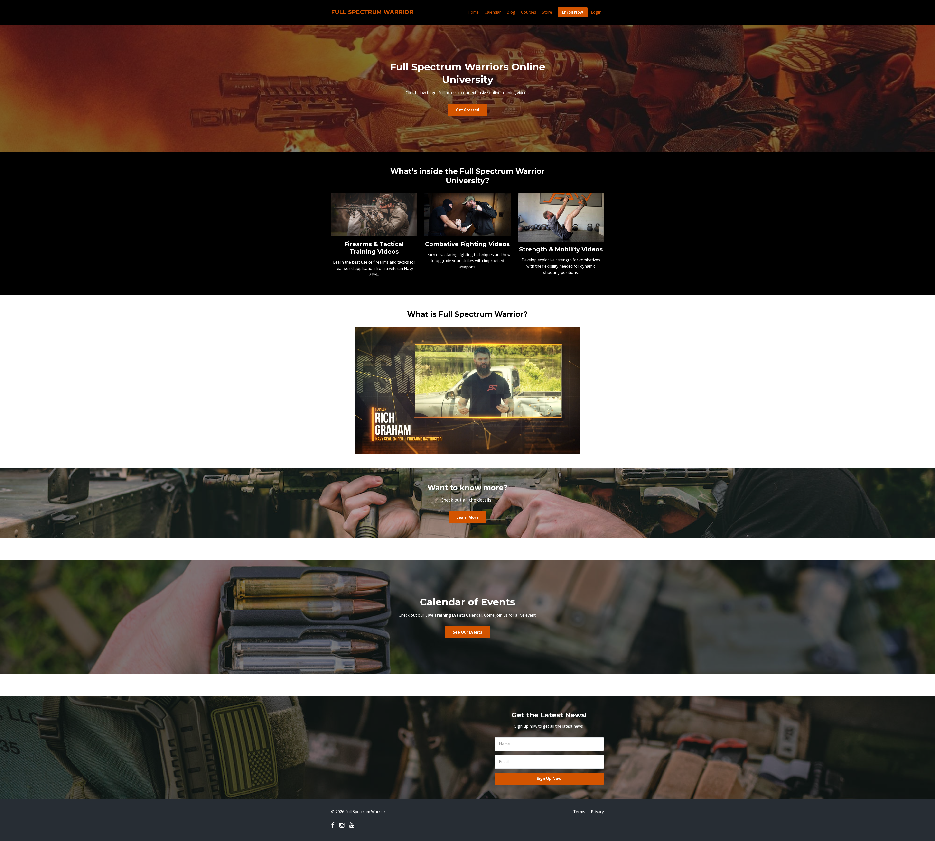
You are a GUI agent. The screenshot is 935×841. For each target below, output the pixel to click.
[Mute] (556, 450)
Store (547, 12)
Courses (528, 12)
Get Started (467, 109)
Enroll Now (572, 12)
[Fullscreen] (576, 450)
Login (596, 12)
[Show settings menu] (566, 450)
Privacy (597, 811)
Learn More (467, 517)
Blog (511, 12)
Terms (579, 811)
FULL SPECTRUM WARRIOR (372, 12)
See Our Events (467, 632)
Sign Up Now (549, 778)
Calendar (493, 12)
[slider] (463, 450)
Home (473, 12)
